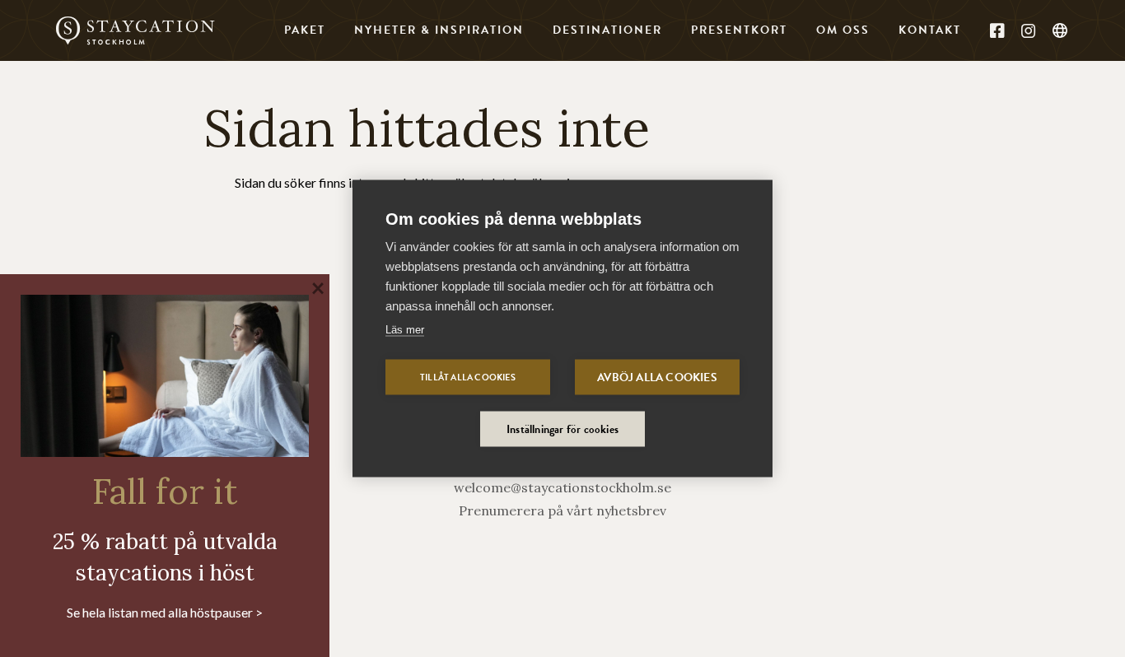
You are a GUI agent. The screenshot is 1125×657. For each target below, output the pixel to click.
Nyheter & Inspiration (439, 30)
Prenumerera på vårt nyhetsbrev (562, 510)
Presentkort (739, 30)
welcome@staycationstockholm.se (562, 487)
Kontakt (930, 30)
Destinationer (607, 30)
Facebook (997, 30)
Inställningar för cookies (562, 429)
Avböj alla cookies (657, 377)
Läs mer (404, 330)
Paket (304, 30)
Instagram (1028, 30)
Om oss (843, 30)
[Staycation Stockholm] (135, 30)
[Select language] (1061, 31)
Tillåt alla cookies (468, 377)
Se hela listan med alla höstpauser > (165, 612)
